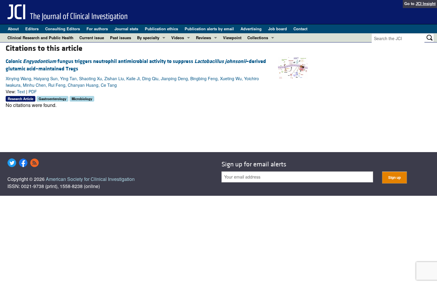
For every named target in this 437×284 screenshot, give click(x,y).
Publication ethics (161, 28)
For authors (97, 28)
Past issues (120, 37)
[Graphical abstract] (293, 67)
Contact (300, 28)
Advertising (251, 28)
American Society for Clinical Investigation (90, 179)
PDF (33, 91)
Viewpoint (232, 37)
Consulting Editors (62, 28)
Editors (32, 28)
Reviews (203, 37)
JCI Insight (426, 3)
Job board (277, 28)
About (13, 28)
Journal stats (126, 28)
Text (21, 91)
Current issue (91, 37)
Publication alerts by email (209, 28)
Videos (177, 37)
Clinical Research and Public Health (40, 37)
